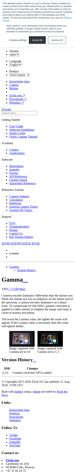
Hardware (15, 203)
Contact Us (16, 233)
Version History (26, 270)
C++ (10, 289)
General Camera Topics (23, 206)
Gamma (14, 266)
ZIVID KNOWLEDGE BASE (21, 243)
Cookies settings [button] (18, 40)
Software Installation (21, 129)
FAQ (12, 223)
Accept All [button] (37, 40)
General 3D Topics (20, 210)
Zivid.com (17, 95)
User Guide (16, 126)
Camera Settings (19, 196)
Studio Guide (17, 133)
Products (14, 413)
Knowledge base (19, 81)
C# (15, 289)
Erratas (13, 230)
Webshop (16, 102)
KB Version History (21, 237)
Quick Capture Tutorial (23, 136)
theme (37, 391)
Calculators (16, 199)
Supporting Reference (22, 183)
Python (21, 289)
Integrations (16, 166)
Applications (17, 153)
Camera (14, 85)
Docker (13, 173)
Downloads (18, 99)
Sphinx (18, 391)
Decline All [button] (57, 40)
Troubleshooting (19, 226)
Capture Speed (18, 179)
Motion (13, 88)
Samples (14, 169)
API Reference (18, 176)
